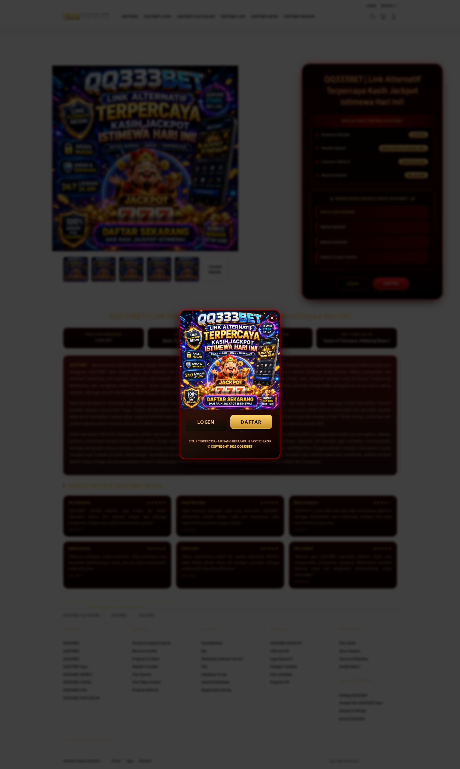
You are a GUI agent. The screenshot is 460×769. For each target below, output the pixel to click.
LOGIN (206, 422)
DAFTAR (251, 422)
